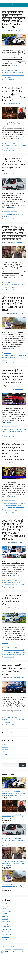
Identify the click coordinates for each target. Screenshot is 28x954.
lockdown (6, 285)
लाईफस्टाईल (5, 755)
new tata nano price (17, 214)
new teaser (18, 148)
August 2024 (5, 937)
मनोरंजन (6, 143)
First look (22, 503)
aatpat (6, 146)
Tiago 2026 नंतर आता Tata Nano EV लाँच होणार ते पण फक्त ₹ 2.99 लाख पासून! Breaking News (13, 164)
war (14, 287)
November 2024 (6, 929)
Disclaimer (22, 947)
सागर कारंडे (18, 510)
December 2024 (6, 927)
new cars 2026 (22, 585)
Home (4, 947)
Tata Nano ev (5, 217)
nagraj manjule (10, 148)
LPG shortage (13, 285)
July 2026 (4, 903)
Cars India (8, 585)
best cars (14, 429)
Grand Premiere (6, 506)
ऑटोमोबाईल (7, 70)
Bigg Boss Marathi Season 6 (11, 503)
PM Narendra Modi (7, 287)
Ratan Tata (19, 652)
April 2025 (5, 916)
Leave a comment (9, 80)
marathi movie (18, 146)
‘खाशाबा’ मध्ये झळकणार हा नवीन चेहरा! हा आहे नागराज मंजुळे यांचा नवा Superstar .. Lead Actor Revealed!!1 (14, 94)
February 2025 (6, 922)
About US (10, 947)
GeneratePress (21, 952)
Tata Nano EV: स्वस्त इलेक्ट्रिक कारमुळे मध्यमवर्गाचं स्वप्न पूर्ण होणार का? (12, 600)
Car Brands (19, 582)
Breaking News (14, 355)
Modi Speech (21, 285)
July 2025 (4, 914)
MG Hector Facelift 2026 (17, 720)
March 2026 (5, 906)
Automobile (7, 582)
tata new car (16, 432)
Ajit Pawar (7, 355)
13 (8, 732)
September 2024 (6, 934)
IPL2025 (4, 744)
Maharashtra (22, 355)
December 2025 (6, 911)
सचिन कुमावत (12, 510)
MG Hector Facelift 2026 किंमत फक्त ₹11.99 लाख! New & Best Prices (13, 670)
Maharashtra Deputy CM (8, 358)
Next (11, 732)
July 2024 (4, 940)
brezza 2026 (15, 73)
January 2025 (5, 924)
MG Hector (7, 720)
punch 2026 (10, 432)
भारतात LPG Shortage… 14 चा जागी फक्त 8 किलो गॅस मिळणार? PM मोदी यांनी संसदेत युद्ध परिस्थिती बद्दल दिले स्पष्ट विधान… (14, 233)
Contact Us (15, 947)
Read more (14, 66)
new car (9, 77)
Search (4, 762)
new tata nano (8, 214)
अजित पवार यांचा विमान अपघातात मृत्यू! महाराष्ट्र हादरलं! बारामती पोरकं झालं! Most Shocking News (13, 304)
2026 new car (7, 73)
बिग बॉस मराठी (11, 508)
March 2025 (5, 919)
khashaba (10, 146)
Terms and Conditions (18, 949)
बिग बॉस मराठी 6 (20, 508)
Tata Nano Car (12, 655)
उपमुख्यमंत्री (4, 360)
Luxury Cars (14, 585)
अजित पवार (18, 358)
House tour (14, 506)
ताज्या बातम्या (14, 70)
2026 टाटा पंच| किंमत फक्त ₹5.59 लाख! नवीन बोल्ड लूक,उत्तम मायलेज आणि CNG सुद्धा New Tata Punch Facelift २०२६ (13, 378)
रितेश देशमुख (5, 510)
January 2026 (5, 909)
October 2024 (6, 932)
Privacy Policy (8, 949)
